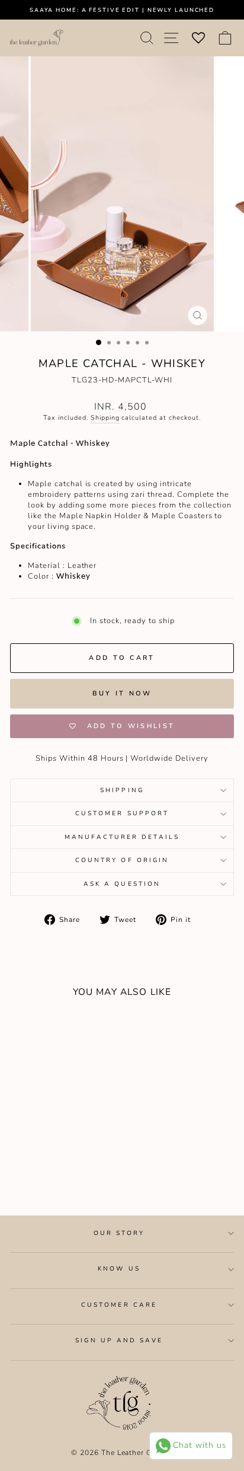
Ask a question (122, 884)
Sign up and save (118, 1340)
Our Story (119, 1233)
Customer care (119, 1305)
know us (119, 1269)
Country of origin (122, 860)
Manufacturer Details (122, 837)
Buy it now (122, 693)
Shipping (105, 417)
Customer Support (122, 813)
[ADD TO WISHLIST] (25, 1029)
